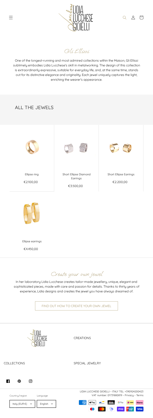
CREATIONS (82, 338)
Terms (139, 395)
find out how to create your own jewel (76, 306)
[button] (11, 17)
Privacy (129, 395)
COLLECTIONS (14, 363)
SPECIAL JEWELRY (87, 363)
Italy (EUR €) (20, 403)
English (44, 403)
